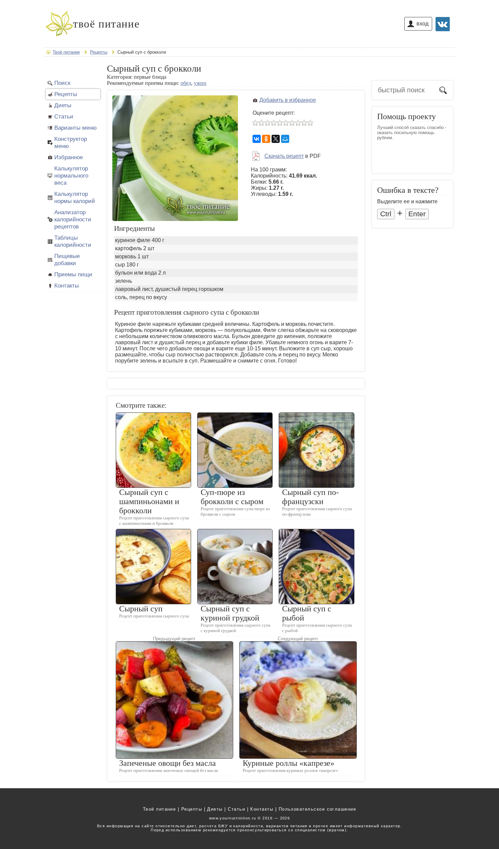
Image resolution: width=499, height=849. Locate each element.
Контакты (66, 285)
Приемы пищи (73, 274)
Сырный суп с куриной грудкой (230, 613)
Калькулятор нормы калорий (74, 197)
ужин (200, 83)
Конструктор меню (70, 142)
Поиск (62, 82)
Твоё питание (159, 809)
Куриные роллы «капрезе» (288, 763)
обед (186, 83)
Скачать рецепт (284, 156)
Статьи (63, 116)
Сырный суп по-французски (310, 497)
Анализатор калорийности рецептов (72, 219)
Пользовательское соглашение (317, 809)
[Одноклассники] (266, 139)
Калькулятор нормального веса (71, 175)
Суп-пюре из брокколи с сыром (232, 497)
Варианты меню (75, 127)
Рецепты (65, 94)
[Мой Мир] (285, 139)
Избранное (68, 157)
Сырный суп (141, 608)
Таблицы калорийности (72, 241)
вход (422, 23)
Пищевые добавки (67, 259)
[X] (276, 139)
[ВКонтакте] (257, 139)
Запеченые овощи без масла (167, 763)
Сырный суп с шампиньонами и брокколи (149, 501)
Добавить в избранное (287, 100)
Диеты (62, 105)
